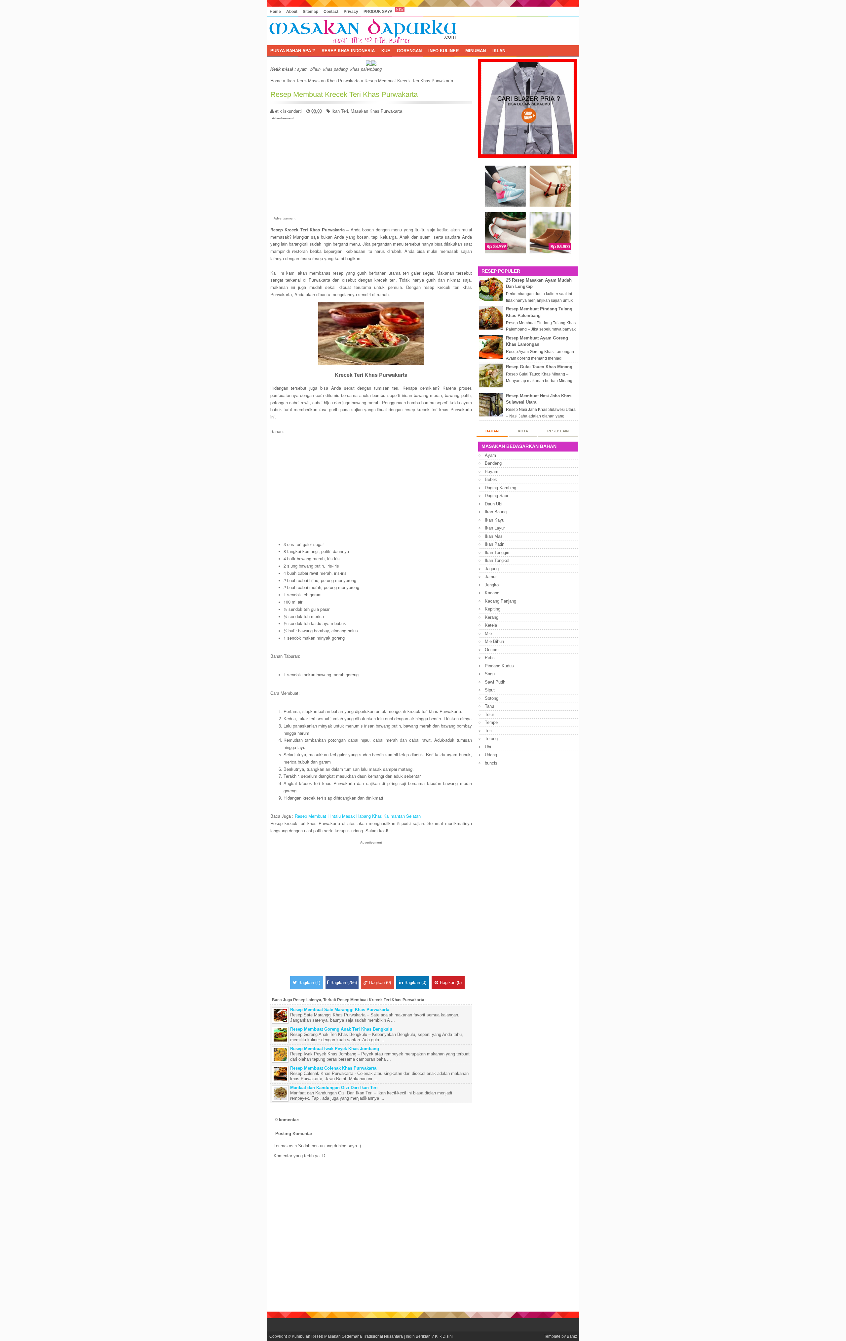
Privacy (351, 11)
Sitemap (310, 11)
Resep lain (558, 431)
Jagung (492, 568)
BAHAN (492, 431)
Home (275, 11)
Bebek (491, 479)
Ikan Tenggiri (497, 552)
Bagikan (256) (343, 982)
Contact (331, 11)
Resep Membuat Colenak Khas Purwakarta (333, 1068)
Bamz (572, 1336)
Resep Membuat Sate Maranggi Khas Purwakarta (339, 1009)
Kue (385, 50)
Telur (489, 714)
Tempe (491, 722)
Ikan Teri (295, 80)
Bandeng (493, 463)
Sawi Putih (495, 682)
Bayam (491, 471)
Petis (490, 657)
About (291, 11)
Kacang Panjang (500, 601)
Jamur (491, 576)
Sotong (491, 698)
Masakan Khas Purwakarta (334, 80)
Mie (488, 633)
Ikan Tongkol (497, 560)
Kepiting (492, 609)
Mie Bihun (494, 641)
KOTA (523, 431)
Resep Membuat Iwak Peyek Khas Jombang (334, 1048)
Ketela (491, 625)
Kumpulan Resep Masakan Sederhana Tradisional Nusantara (347, 1336)
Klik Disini (444, 1336)
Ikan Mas (494, 536)
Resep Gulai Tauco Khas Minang (539, 366)
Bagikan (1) (309, 982)
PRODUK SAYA (378, 11)
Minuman (475, 50)
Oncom (492, 649)
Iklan (498, 50)
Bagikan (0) (380, 982)
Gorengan (409, 50)
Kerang (491, 617)
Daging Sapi (496, 495)
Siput (490, 690)
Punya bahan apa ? (292, 50)
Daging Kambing (500, 487)
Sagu (490, 673)
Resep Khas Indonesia (348, 50)
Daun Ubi (493, 503)
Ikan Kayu (494, 520)
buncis (491, 763)
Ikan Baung (496, 511)
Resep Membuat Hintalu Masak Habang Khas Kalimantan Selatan (358, 816)
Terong (491, 738)
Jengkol (492, 584)
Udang (491, 754)
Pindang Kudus (499, 665)
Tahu (489, 706)
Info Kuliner (443, 50)
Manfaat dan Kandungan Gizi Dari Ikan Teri (334, 1087)
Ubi (488, 746)
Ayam (490, 455)
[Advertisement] (371, 167)
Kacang (492, 592)
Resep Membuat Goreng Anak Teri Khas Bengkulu (341, 1029)
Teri (488, 730)
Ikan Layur (495, 528)
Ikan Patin (494, 544)
